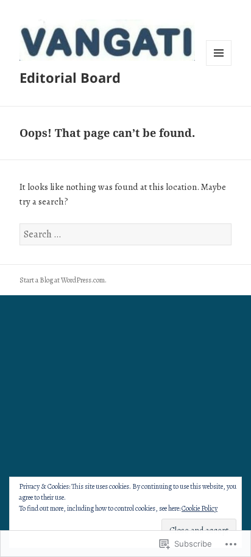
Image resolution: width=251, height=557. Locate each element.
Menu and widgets (219, 65)
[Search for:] (125, 234)
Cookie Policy (199, 508)
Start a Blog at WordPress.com (62, 280)
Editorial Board (70, 77)
